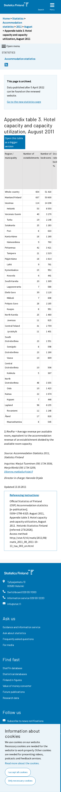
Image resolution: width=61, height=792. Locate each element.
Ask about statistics (14, 633)
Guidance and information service (21, 627)
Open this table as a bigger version (14, 142)
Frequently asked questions (18, 639)
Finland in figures (12, 679)
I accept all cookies (18, 772)
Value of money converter (17, 685)
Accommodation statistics (20, 58)
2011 (19, 26)
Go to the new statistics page (24, 101)
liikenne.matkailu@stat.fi (18, 471)
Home (6, 18)
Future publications (14, 691)
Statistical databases (15, 674)
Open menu (13, 46)
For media (8, 644)
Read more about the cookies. (22, 763)
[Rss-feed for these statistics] (6, 65)
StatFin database (12, 668)
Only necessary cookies (20, 780)
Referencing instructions (24, 495)
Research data (11, 697)
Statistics (18, 18)
